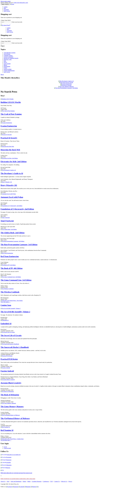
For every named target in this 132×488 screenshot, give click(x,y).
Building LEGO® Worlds (11, 102)
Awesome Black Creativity (11, 383)
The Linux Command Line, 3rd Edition (16, 280)
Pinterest (8, 467)
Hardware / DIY (8, 59)
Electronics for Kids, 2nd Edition (14, 162)
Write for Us (64, 481)
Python (5, 67)
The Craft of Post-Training (11, 114)
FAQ (51, 481)
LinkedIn (8, 462)
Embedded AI (6, 324)
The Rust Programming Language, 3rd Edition (19, 245)
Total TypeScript (7, 221)
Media (28, 481)
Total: (6, 20)
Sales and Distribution (16, 481)
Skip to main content (6, 1)
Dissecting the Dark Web (10, 150)
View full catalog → (5, 302)
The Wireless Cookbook (10, 292)
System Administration (9, 70)
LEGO (5, 62)
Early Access (7, 11)
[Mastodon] (28, 486)
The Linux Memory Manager (12, 407)
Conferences (46, 481)
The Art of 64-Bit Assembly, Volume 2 (15, 312)
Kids (5, 61)
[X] (38, 486)
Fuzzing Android (7, 371)
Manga (5, 65)
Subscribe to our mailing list (13, 454)
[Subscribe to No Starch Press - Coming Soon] (12, 439)
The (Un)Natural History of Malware (15, 418)
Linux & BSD (7, 63)
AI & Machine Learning (9, 52)
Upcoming (6, 9)
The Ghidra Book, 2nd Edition (12, 233)
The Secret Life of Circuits (11, 335)
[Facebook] (9, 486)
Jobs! (8, 481)
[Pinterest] (33, 486)
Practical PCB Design (9, 359)
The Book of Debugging (10, 395)
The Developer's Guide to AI (12, 173)
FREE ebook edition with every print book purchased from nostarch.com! (16, 473)
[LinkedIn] (21, 486)
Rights (24, 481)
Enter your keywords (17, 22)
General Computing (8, 56)
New (5, 8)
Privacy (70, 481)
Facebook (9, 457)
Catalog (5, 7)
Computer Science (8, 55)
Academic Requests (36, 481)
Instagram (9, 460)
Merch (2, 74)
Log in (5, 446)
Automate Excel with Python (12, 197)
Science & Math (7, 69)
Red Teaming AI (7, 430)
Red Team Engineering (10, 256)
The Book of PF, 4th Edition (11, 268)
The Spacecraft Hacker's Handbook (15, 347)
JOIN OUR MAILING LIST (21, 2)
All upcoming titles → (6, 440)
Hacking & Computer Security (11, 58)
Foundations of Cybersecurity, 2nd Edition (17, 209)
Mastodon (9, 465)
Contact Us (57, 481)
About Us (3, 481)
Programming (7, 66)
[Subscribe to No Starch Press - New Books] (12, 300)
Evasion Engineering (9, 126)
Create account (7, 448)
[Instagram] (15, 486)
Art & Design (7, 54)
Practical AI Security (9, 138)
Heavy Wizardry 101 (9, 185)
